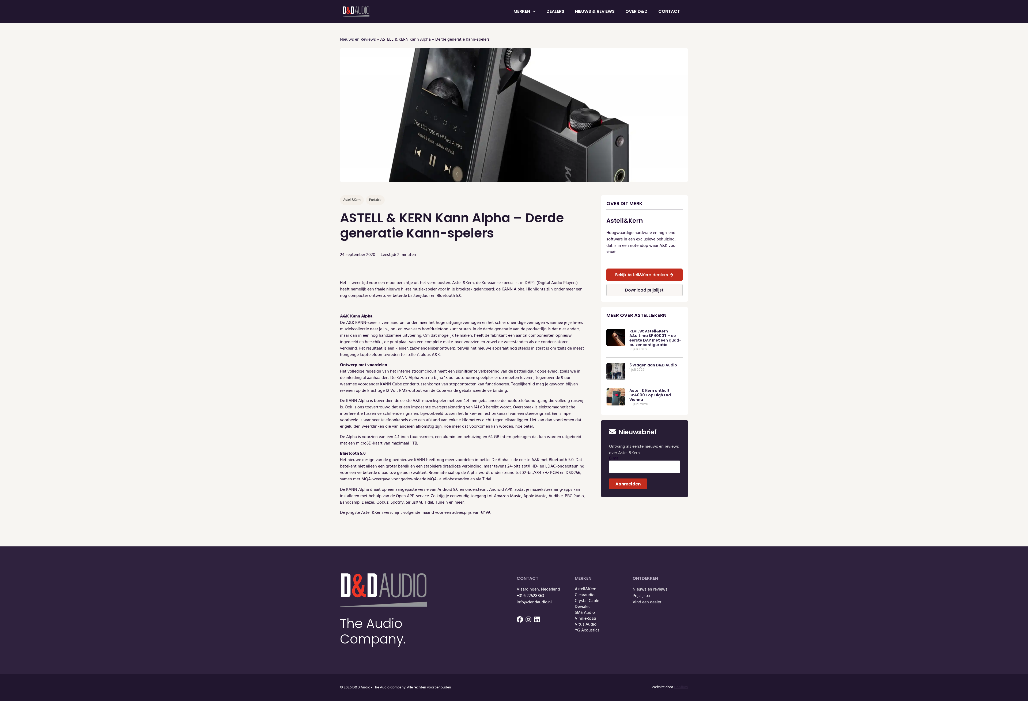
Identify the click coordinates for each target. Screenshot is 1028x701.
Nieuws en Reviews (358, 39)
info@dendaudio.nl (534, 602)
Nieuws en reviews (650, 589)
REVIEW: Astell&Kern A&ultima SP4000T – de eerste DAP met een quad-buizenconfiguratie (655, 337)
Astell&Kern (585, 589)
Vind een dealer (647, 602)
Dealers (555, 11)
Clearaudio (585, 595)
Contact (669, 11)
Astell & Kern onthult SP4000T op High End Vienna (650, 395)
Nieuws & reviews (595, 11)
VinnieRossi (585, 619)
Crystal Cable (587, 601)
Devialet (582, 607)
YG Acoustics (587, 630)
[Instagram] (528, 619)
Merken (521, 11)
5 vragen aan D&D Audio (653, 365)
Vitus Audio (585, 624)
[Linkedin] (537, 619)
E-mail (615, 458)
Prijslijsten (642, 596)
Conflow (681, 687)
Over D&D (636, 11)
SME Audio (585, 613)
